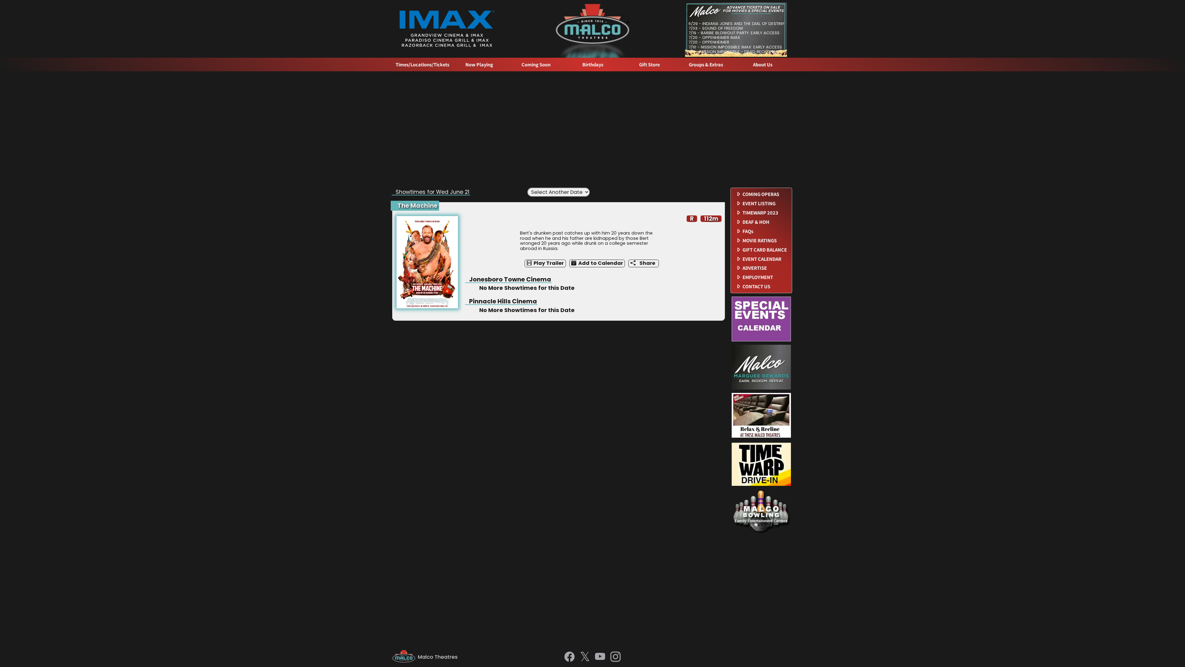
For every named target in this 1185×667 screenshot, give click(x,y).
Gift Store (649, 65)
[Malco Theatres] (405, 657)
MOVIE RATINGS (759, 241)
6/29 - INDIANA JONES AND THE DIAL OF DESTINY (736, 23)
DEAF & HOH (755, 222)
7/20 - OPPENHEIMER (708, 42)
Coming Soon (536, 65)
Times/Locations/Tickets (422, 65)
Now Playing (479, 65)
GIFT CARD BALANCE (764, 250)
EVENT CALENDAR (761, 259)
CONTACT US (756, 287)
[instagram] (615, 657)
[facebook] (569, 657)
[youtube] (600, 657)
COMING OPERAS (760, 194)
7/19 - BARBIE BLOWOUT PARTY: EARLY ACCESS (734, 33)
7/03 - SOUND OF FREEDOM (715, 28)
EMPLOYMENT (757, 277)
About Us (762, 65)
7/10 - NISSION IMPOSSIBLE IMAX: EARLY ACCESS (735, 47)
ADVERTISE (754, 268)
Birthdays (592, 65)
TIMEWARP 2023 (760, 213)
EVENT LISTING (758, 203)
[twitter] (585, 657)
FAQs (747, 231)
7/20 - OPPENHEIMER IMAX (714, 37)
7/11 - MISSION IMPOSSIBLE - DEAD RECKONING (734, 51)
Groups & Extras (706, 65)
